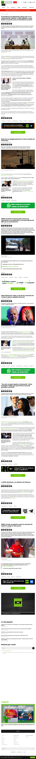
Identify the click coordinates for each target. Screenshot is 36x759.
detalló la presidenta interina (24, 444)
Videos (3, 740)
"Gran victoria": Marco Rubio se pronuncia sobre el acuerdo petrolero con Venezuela (5, 441)
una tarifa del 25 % (10, 355)
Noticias (3, 7)
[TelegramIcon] (29, 2)
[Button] (22, 2)
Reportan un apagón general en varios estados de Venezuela (18, 10)
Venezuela (7, 200)
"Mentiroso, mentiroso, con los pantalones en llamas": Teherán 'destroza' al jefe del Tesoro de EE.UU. (17, 639)
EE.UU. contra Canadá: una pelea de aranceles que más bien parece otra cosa (18, 725)
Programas (13, 7)
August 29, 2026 (19, 268)
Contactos (15, 738)
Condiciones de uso (17, 744)
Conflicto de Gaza (4, 277)
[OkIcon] (32, 2)
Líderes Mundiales (4, 744)
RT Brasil (10, 755)
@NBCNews (4, 266)
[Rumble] (25, 2)
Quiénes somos (16, 736)
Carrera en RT (16, 742)
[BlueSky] (31, 2)
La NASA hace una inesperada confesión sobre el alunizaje (12, 632)
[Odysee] (14, 752)
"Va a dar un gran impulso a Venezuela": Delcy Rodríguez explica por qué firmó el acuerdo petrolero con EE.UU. (6, 189)
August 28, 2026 (18, 568)
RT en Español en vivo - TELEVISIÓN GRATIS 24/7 (11, 613)
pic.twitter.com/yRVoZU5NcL (7, 566)
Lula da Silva (25, 365)
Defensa (10, 506)
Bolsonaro (3, 365)
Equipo (15, 739)
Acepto (7, 650)
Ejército (15, 506)
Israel (16, 277)
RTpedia (3, 742)
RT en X (18, 731)
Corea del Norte (4, 506)
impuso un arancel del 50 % (28, 347)
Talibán (25, 120)
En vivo (15, 2)
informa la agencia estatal (25, 492)
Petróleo (10, 464)
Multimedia (24, 7)
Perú (8, 576)
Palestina (20, 277)
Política (21, 120)
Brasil (8, 365)
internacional (31, 120)
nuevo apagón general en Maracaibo (24, 181)
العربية (14, 755)
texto (3, 65)
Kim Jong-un (13, 498)
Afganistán (3, 120)
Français (25, 755)
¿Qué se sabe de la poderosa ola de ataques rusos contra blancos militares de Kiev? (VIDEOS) (16, 625)
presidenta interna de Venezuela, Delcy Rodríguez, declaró (12, 421)
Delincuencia (4, 576)
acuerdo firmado (7, 57)
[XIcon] (27, 2)
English (21, 755)
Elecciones (12, 365)
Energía (3, 200)
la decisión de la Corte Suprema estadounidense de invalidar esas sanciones (16, 354)
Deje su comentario (18, 132)
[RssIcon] (23, 752)
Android (27, 736)
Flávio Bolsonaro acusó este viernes (23, 331)
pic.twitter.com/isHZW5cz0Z (12, 266)
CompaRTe (6, 755)
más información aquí (18, 757)
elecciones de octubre (26, 332)
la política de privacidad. (8, 650)
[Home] (2, 2)
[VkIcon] (24, 2)
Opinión (19, 7)
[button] (18, 602)
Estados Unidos (15, 120)
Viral (8, 7)
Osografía (5, 702)
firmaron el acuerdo (30, 103)
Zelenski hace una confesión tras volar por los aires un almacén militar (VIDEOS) (16, 628)
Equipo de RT (31, 7)
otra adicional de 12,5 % (14, 356)
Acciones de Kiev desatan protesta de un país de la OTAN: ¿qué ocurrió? (14, 635)
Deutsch (17, 755)
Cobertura (15, 741)
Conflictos (8, 120)
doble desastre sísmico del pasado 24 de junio (10, 428)
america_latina (14, 200)
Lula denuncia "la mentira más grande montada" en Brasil (6, 348)
